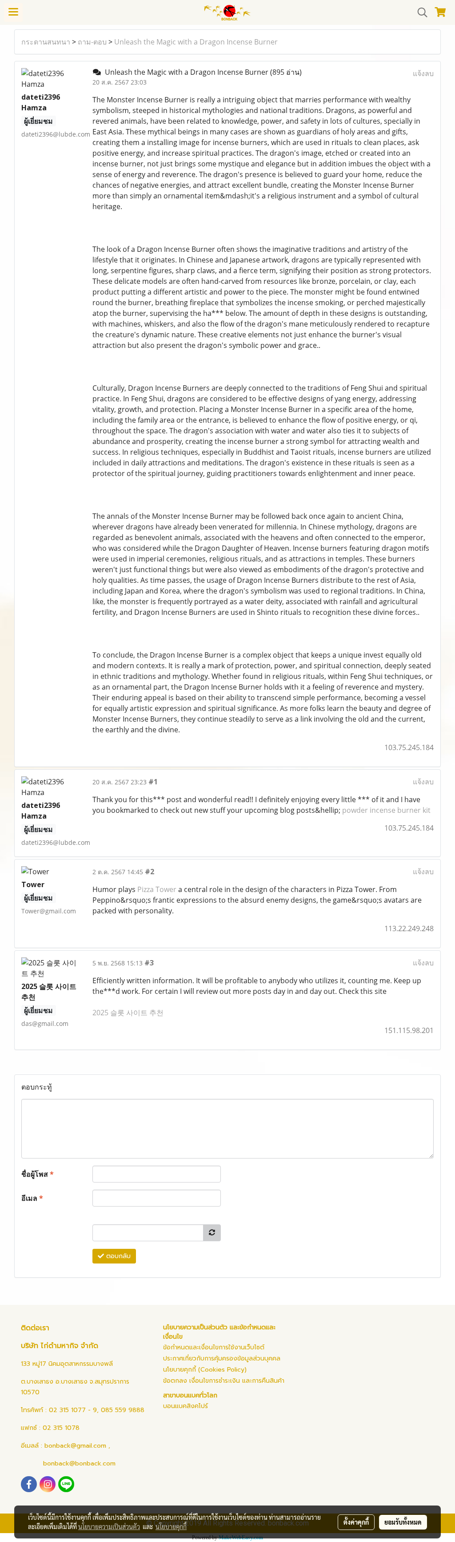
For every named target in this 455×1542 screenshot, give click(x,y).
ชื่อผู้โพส (37, 1174)
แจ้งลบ (423, 73)
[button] (419, 12)
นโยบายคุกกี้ (171, 1526)
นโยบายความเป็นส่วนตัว (109, 1526)
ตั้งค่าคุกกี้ (356, 1522)
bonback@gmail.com (75, 1445)
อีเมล (32, 1198)
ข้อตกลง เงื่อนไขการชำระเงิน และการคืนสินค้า (223, 1380)
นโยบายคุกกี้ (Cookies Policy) (205, 1369)
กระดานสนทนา (45, 42)
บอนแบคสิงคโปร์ (185, 1406)
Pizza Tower (156, 889)
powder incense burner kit (386, 810)
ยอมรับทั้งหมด (403, 1522)
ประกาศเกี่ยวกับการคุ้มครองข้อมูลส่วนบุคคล (221, 1358)
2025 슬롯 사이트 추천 (128, 1012)
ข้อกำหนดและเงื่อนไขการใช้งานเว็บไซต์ (213, 1347)
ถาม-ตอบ (92, 42)
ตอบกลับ (117, 1256)
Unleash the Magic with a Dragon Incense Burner (196, 42)
